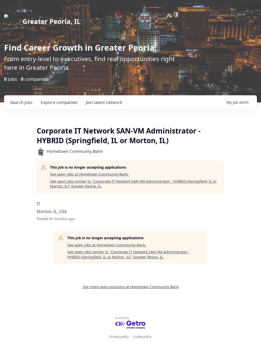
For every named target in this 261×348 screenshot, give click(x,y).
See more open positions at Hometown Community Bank (131, 286)
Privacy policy (119, 336)
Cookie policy (142, 336)
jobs (21, 102)
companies (59, 102)
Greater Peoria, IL (51, 21)
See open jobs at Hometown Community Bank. (89, 174)
